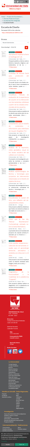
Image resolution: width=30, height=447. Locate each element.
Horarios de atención (14, 382)
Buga (17, 395)
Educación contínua (6, 397)
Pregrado (4, 394)
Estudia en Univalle (7, 429)
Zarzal (17, 406)
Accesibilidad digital (13, 388)
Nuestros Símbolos (13, 369)
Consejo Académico (13, 366)
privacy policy (20, 439)
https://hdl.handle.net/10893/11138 (12, 32)
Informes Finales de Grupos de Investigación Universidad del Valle (12, 18)
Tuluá (17, 394)
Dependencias (12, 372)
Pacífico (18, 402)
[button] (17, 2)
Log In (21, 1)
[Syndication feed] (26, 47)
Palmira (18, 403)
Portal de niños (12, 383)
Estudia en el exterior (8, 430)
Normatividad (12, 380)
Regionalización (20, 408)
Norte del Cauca (20, 400)
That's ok (21, 444)
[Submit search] (15, 2)
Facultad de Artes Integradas (12, 20)
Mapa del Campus (13, 377)
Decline (8, 444)
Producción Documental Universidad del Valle (15, 16)
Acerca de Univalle (13, 370)
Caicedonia (19, 397)
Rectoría (11, 367)
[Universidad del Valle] (15, 302)
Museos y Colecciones (14, 374)
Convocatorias (7, 417)
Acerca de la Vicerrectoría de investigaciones (15, 414)
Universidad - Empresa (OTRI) (11, 418)
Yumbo (18, 405)
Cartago (18, 398)
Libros (19, 427)
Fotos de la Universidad (14, 375)
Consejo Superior (13, 364)
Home (3, 16)
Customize (4, 441)
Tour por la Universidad (14, 378)
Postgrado (4, 395)
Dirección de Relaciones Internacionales (13, 420)
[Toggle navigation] (26, 1)
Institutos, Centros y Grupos (11, 415)
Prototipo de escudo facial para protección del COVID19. (19, 75)
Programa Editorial (8, 422)
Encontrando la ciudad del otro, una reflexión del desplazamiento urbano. (19, 200)
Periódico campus (22, 429)
